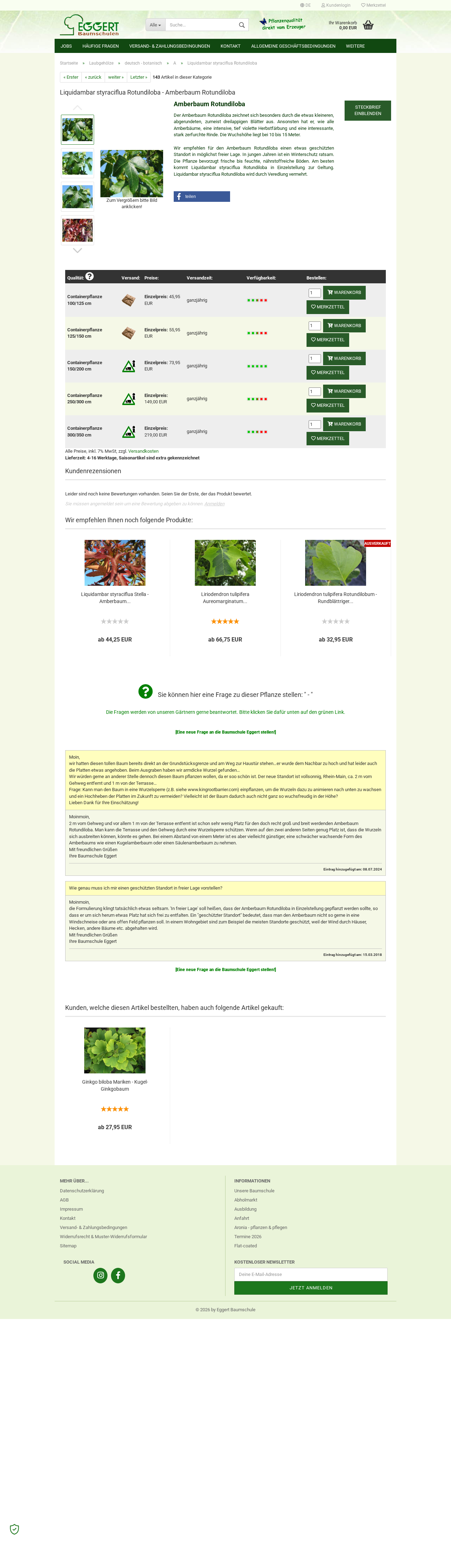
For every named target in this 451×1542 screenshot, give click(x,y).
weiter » (116, 77)
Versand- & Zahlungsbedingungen (169, 46)
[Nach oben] (431, 1531)
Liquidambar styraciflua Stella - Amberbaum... (115, 597)
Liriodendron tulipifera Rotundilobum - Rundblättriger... (335, 597)
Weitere (355, 46)
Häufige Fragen (100, 46)
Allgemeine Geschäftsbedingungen (293, 46)
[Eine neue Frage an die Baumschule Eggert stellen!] (225, 732)
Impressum (71, 1209)
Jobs (66, 46)
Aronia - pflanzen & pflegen (260, 1227)
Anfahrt (241, 1218)
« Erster (70, 77)
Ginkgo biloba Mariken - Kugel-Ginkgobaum (115, 1085)
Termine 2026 (247, 1236)
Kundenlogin (338, 5)
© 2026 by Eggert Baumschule (225, 1309)
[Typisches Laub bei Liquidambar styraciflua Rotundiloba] (131, 173)
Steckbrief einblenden (367, 110)
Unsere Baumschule (254, 1190)
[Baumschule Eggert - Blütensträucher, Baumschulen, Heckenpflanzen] (97, 25)
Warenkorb (347, 292)
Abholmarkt (245, 1200)
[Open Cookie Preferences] (14, 1529)
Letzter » (138, 77)
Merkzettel (375, 5)
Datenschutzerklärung (82, 1190)
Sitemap (68, 1245)
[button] (202, 196)
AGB (64, 1200)
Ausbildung (245, 1209)
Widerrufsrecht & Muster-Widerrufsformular (103, 1236)
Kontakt (231, 46)
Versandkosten (143, 451)
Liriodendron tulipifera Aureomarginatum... (225, 597)
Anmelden (214, 503)
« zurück (93, 77)
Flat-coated (245, 1245)
